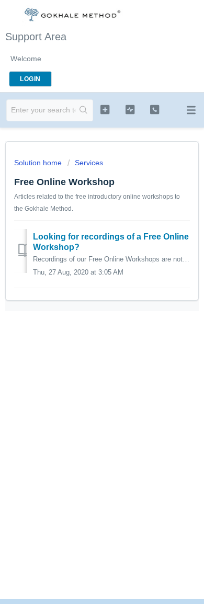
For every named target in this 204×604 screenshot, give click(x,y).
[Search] (84, 110)
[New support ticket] (104, 109)
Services (89, 162)
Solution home (39, 162)
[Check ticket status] (129, 109)
